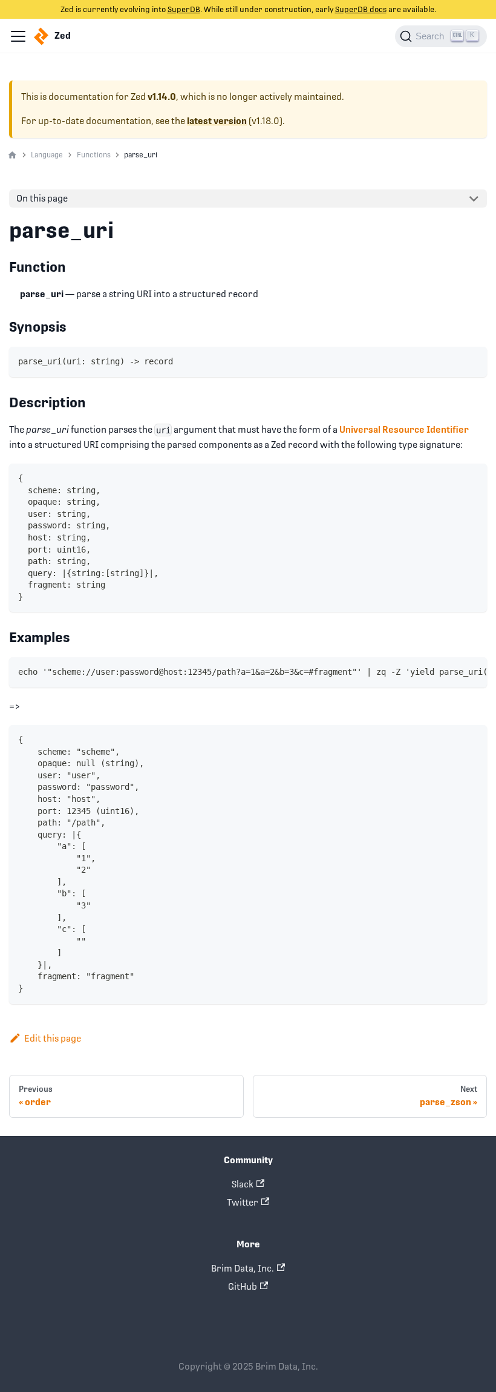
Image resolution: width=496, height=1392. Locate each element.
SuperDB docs (361, 9)
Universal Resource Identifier (404, 429)
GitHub (242, 1286)
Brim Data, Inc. (242, 1268)
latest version (217, 121)
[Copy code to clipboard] (473, 361)
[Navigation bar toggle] (18, 36)
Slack (242, 1184)
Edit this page (52, 1038)
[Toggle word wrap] (452, 671)
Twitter (242, 1202)
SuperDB (184, 9)
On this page (42, 198)
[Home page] (12, 155)
